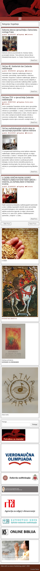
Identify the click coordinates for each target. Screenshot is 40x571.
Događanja (21, 34)
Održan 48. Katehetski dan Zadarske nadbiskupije (17, 67)
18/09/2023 (13, 186)
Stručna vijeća (29, 102)
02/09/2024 (13, 71)
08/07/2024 (13, 102)
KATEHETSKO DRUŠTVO (9, 318)
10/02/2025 (13, 34)
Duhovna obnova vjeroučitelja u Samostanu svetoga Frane (19, 31)
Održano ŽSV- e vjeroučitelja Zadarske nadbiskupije (18, 98)
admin (5, 34)
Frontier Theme (35, 569)
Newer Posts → (33, 223)
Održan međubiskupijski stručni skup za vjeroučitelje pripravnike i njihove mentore (19, 129)
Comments (30, 34)
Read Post (34, 60)
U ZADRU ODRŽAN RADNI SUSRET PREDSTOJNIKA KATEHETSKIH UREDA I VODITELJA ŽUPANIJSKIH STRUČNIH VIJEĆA (19, 180)
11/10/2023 (13, 133)
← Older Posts (6, 223)
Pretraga (4, 421)
